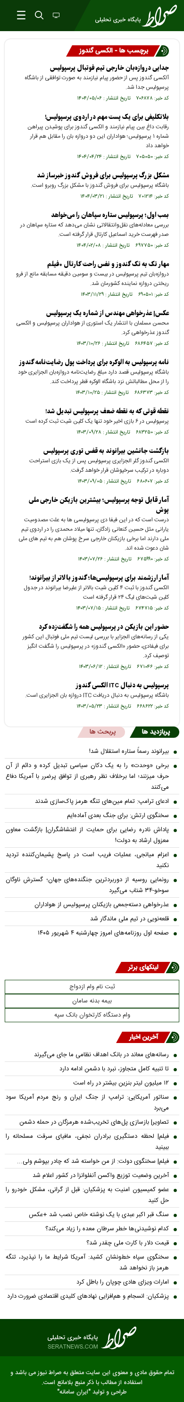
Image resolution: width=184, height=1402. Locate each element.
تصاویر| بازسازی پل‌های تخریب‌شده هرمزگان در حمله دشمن (94, 1122)
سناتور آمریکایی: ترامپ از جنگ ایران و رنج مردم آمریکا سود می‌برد (87, 1102)
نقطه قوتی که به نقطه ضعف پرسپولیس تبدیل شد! (107, 412)
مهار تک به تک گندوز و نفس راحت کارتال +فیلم (108, 264)
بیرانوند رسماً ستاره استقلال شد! (129, 751)
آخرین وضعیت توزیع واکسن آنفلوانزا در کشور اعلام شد (101, 1175)
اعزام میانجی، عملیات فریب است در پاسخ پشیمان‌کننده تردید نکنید (87, 860)
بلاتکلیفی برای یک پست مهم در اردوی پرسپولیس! (107, 117)
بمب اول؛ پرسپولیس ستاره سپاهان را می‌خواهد (110, 215)
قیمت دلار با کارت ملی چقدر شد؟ (127, 1243)
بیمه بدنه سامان (92, 1001)
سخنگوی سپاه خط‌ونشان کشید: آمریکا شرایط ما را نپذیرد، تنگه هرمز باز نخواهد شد (87, 1262)
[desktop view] (55, 16)
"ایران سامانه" (74, 1392)
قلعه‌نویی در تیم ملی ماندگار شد (129, 919)
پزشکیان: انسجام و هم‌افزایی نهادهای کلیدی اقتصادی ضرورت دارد (88, 1296)
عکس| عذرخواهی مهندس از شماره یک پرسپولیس (107, 313)
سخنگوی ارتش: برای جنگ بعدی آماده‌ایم (118, 815)
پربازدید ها (156, 732)
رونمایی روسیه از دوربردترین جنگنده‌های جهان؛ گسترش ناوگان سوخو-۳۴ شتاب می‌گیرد (87, 885)
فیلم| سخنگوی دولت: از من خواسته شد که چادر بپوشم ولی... (93, 1161)
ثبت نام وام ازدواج (92, 987)
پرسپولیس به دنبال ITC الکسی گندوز (122, 686)
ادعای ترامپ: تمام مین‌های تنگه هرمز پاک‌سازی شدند (102, 801)
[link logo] (92, 1338)
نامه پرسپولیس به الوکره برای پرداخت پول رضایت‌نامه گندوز (94, 362)
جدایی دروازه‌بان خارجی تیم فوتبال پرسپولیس (109, 68)
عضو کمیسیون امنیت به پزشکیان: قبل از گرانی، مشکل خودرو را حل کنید (87, 1195)
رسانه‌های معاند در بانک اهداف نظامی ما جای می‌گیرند (101, 1055)
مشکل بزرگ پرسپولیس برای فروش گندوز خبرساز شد (103, 176)
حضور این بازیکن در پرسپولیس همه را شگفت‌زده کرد (104, 627)
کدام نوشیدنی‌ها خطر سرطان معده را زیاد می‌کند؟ (107, 1229)
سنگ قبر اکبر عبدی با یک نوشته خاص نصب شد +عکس (99, 1215)
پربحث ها (103, 732)
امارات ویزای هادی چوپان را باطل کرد (122, 1282)
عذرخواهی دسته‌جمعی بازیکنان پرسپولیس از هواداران (101, 905)
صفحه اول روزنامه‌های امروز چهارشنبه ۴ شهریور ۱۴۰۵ (103, 933)
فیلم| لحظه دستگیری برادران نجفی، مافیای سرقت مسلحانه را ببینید (87, 1141)
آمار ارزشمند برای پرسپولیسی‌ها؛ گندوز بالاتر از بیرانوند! (99, 578)
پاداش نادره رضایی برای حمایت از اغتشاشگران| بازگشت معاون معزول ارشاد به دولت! (87, 835)
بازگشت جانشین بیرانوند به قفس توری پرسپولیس (106, 451)
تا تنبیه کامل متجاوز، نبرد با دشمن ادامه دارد (114, 1069)
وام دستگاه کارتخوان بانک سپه (92, 1015)
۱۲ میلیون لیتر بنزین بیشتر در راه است (121, 1083)
